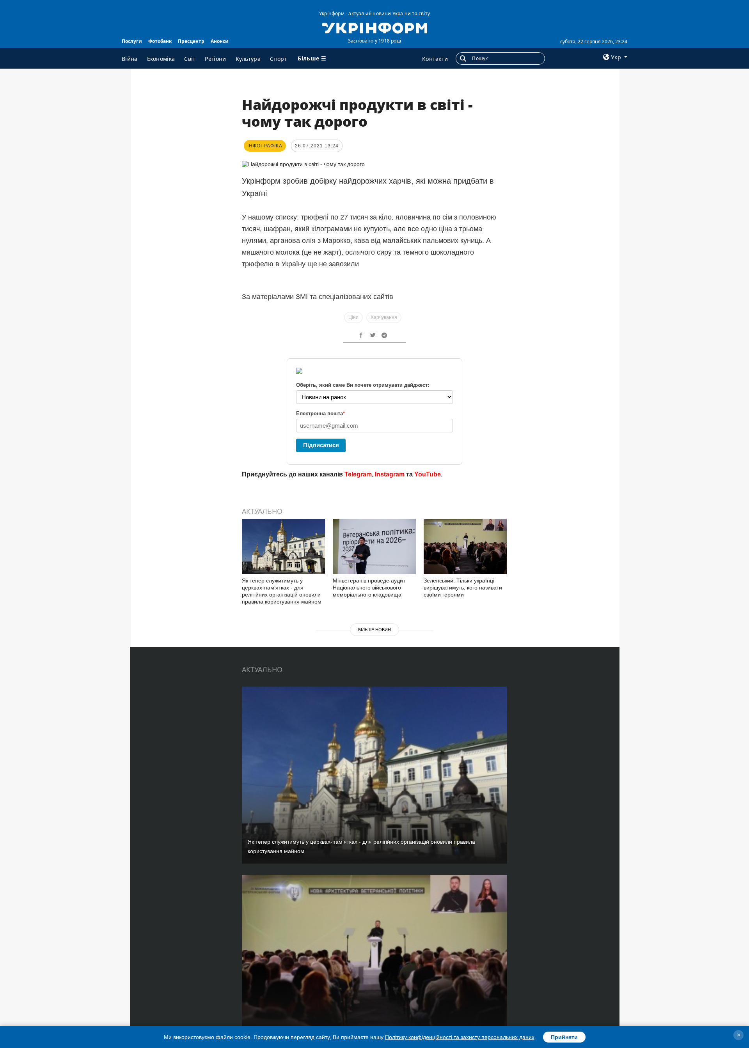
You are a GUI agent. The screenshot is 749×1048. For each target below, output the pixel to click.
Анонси (220, 41)
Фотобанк (160, 41)
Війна (130, 58)
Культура (248, 58)
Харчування (384, 317)
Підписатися (321, 445)
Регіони (215, 58)
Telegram (358, 474)
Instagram (390, 474)
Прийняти (564, 1037)
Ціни (353, 317)
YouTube (427, 474)
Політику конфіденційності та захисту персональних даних (459, 1037)
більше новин (374, 629)
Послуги (132, 41)
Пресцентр (191, 41)
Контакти (435, 58)
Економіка (161, 58)
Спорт (278, 58)
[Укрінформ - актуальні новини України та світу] (374, 27)
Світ (189, 58)
